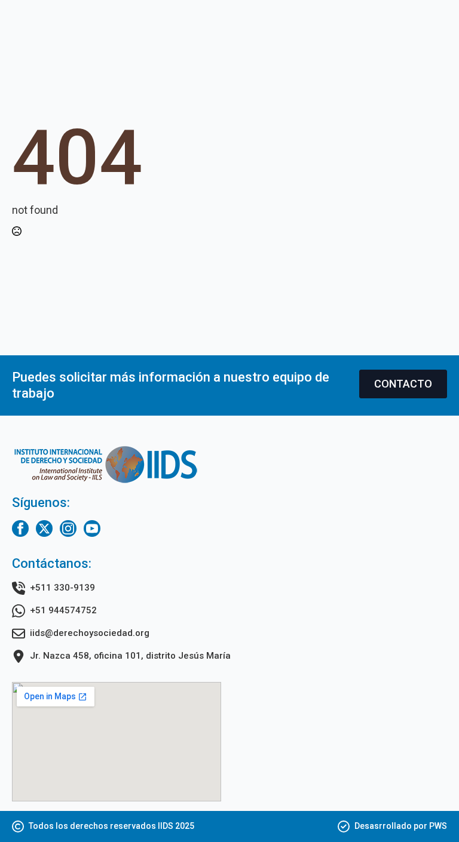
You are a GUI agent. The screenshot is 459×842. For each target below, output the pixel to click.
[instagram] (68, 528)
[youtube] (92, 528)
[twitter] (44, 528)
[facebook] (20, 528)
